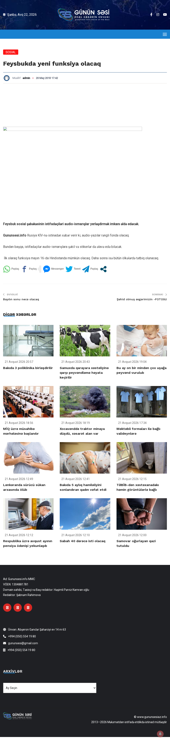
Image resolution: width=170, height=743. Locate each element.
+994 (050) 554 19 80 (22, 636)
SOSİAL (11, 52)
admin (26, 78)
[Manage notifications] (160, 734)
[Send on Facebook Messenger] (53, 269)
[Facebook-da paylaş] (29, 269)
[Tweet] (73, 269)
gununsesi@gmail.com (23, 643)
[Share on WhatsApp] (11, 269)
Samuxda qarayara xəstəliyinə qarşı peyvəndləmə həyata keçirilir (84, 372)
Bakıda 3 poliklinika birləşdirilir (28, 368)
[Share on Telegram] (90, 269)
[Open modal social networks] (103, 269)
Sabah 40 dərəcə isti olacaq (82, 541)
